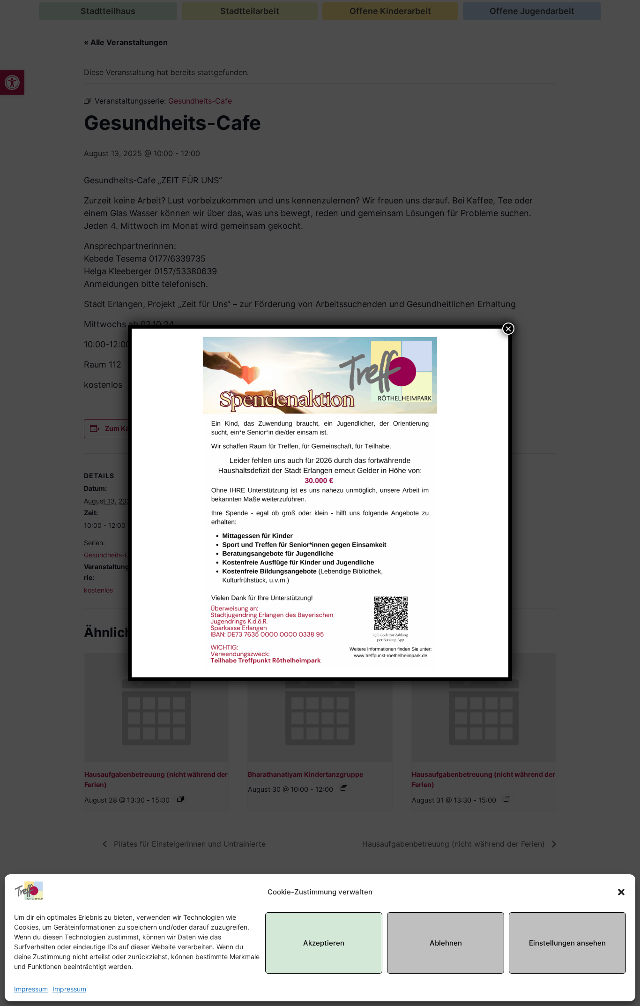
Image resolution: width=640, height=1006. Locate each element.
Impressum (31, 989)
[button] (621, 892)
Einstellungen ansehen (567, 942)
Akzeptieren (323, 942)
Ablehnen (446, 942)
